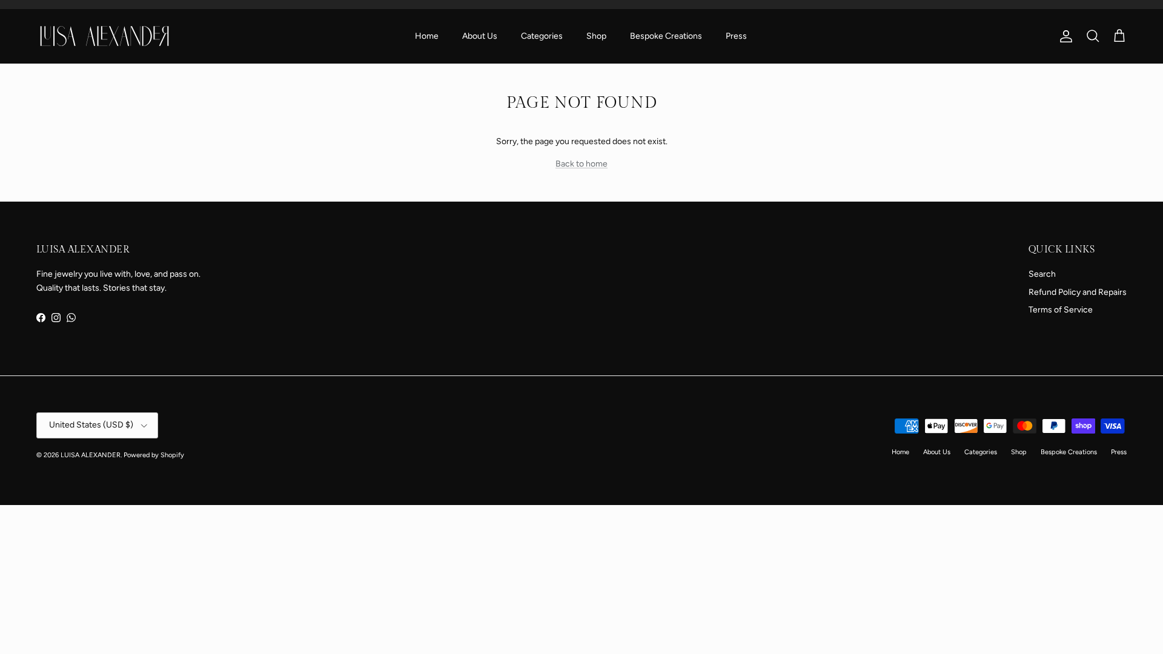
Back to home (581, 164)
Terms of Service (1061, 310)
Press (736, 36)
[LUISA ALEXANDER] (104, 35)
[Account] (1063, 36)
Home (427, 36)
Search (1042, 274)
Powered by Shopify (154, 455)
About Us (479, 36)
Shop (596, 36)
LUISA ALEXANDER (91, 455)
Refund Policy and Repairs (1078, 292)
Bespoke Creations (666, 36)
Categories (542, 36)
